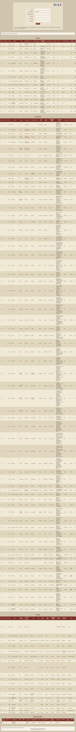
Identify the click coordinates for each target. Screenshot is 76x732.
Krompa (63, 635)
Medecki (26, 199)
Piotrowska (51, 199)
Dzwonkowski (27, 92)
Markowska (27, 512)
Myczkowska (53, 651)
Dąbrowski (26, 694)
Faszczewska (51, 274)
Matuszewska (51, 527)
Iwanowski (26, 683)
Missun (26, 499)
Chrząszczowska (52, 167)
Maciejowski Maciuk (27, 44)
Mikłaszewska (51, 558)
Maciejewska (51, 490)
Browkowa (26, 533)
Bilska (50, 191)
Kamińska (51, 173)
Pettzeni (26, 351)
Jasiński (26, 385)
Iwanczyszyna (51, 541)
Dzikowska (51, 426)
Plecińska (26, 373)
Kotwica (63, 708)
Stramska (63, 704)
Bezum (50, 343)
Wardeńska (64, 700)
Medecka (26, 245)
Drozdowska (64, 667)
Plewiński (26, 281)
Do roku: (31, 20)
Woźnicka (50, 604)
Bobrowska (51, 554)
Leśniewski (27, 597)
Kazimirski (26, 575)
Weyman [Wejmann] (26, 490)
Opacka (50, 155)
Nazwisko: (31, 11)
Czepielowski (26, 660)
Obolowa (26, 486)
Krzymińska (51, 186)
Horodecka (51, 221)
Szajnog (26, 103)
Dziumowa (51, 549)
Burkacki (25, 667)
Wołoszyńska (51, 504)
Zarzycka (26, 173)
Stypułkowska (51, 520)
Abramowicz (51, 597)
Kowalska (26, 191)
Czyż (25, 640)
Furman (26, 160)
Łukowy (26, 238)
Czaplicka (26, 520)
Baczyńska (51, 265)
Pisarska (50, 512)
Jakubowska (51, 385)
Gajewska (63, 640)
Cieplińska (63, 626)
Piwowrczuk (53, 675)
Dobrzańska (51, 562)
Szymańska (53, 679)
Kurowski (26, 656)
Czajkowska (53, 683)
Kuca (50, 238)
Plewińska (26, 398)
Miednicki (26, 426)
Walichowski (27, 57)
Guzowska (51, 568)
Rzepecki (26, 52)
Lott (25, 221)
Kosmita (50, 207)
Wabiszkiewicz (27, 568)
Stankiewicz (26, 651)
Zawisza (63, 683)
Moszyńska (27, 155)
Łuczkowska (64, 656)
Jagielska (50, 575)
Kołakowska (53, 700)
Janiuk (50, 486)
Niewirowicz (27, 589)
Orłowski (26, 106)
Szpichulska (27, 207)
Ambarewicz (27, 186)
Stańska (52, 667)
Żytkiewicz (26, 688)
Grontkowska (64, 679)
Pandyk (25, 635)
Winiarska (50, 589)
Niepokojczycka (52, 245)
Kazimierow (51, 335)
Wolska (50, 351)
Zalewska (26, 527)
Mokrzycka (27, 494)
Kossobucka (27, 554)
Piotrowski (26, 167)
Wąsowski (26, 99)
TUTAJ (44, 728)
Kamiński (26, 558)
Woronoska (53, 660)
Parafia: (31, 16)
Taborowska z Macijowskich (64, 651)
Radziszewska (64, 694)
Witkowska (51, 609)
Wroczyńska (51, 494)
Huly (62, 710)
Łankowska (51, 281)
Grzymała (26, 504)
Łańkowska (51, 373)
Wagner (26, 343)
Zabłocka (52, 704)
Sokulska (63, 688)
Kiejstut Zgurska (52, 581)
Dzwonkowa (27, 88)
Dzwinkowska (53, 640)
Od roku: (31, 18)
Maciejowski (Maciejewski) (27, 130)
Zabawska (26, 265)
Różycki (26, 63)
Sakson (26, 549)
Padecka (52, 656)
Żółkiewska (64, 675)
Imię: (32, 9)
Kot (51, 698)
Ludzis (25, 704)
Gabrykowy (27, 541)
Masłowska (64, 712)
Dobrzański (27, 562)
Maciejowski (27, 46)
